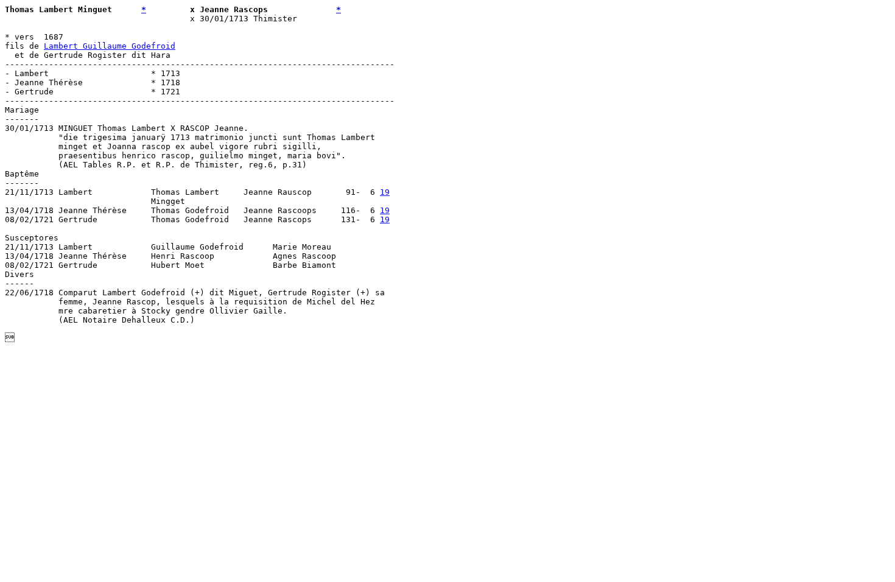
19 (385, 192)
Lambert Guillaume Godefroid (109, 46)
